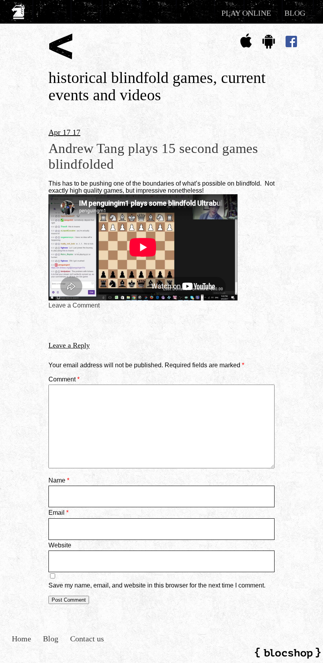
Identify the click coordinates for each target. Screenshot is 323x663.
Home (21, 638)
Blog (50, 638)
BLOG (294, 13)
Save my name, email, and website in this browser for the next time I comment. (156, 585)
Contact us (87, 638)
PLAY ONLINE (246, 13)
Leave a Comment (74, 305)
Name (58, 480)
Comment (64, 379)
